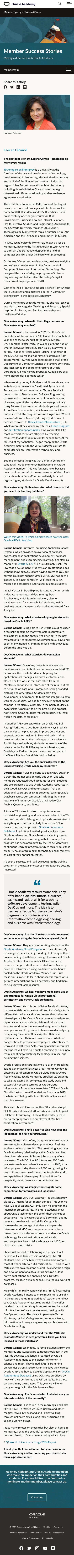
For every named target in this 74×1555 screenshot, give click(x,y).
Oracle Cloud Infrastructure (44, 422)
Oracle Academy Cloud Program (23, 949)
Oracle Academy (23, 4)
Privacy (47, 1532)
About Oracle (47, 1538)
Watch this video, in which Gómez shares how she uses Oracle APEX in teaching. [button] (36, 538)
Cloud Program (60, 426)
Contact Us (58, 1527)
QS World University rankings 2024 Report (31, 1442)
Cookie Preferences (30, 1538)
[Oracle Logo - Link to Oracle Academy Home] (7, 4)
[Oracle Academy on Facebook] (21, 1550)
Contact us (37, 1497)
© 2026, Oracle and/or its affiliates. (24, 1527)
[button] (69, 4)
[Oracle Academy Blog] (53, 1550)
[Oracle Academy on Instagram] (37, 1550)
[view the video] (37, 514)
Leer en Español (15, 150)
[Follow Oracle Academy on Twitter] (29, 1550)
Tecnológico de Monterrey (19, 169)
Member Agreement (18, 1532)
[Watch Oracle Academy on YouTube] (45, 1550)
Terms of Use (35, 1532)
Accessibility (58, 1532)
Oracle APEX (25, 564)
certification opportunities (24, 430)
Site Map (47, 1527)
